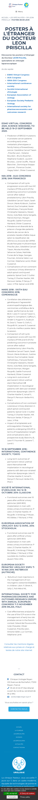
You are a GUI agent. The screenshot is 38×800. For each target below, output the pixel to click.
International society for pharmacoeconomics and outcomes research (19, 109)
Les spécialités (19, 734)
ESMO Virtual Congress (18, 75)
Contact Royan (19, 747)
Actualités (19, 744)
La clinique (19, 730)
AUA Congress (14, 78)
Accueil (19, 727)
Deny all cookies (27, 793)
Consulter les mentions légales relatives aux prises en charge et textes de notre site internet (19, 647)
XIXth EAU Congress (17, 80)
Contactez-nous (19, 709)
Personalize (12, 797)
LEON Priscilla (19, 58)
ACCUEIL (5, 18)
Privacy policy (25, 797)
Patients (19, 737)
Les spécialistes (17, 18)
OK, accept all (11, 793)
